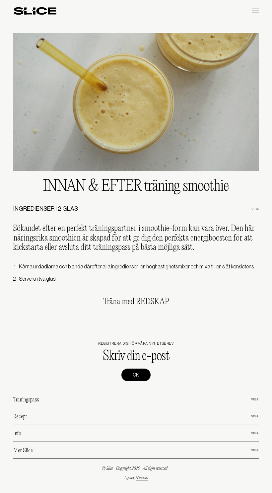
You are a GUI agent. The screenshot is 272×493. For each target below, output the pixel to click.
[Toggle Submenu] (247, 399)
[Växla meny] (255, 11)
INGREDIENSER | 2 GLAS (45, 209)
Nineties (142, 477)
